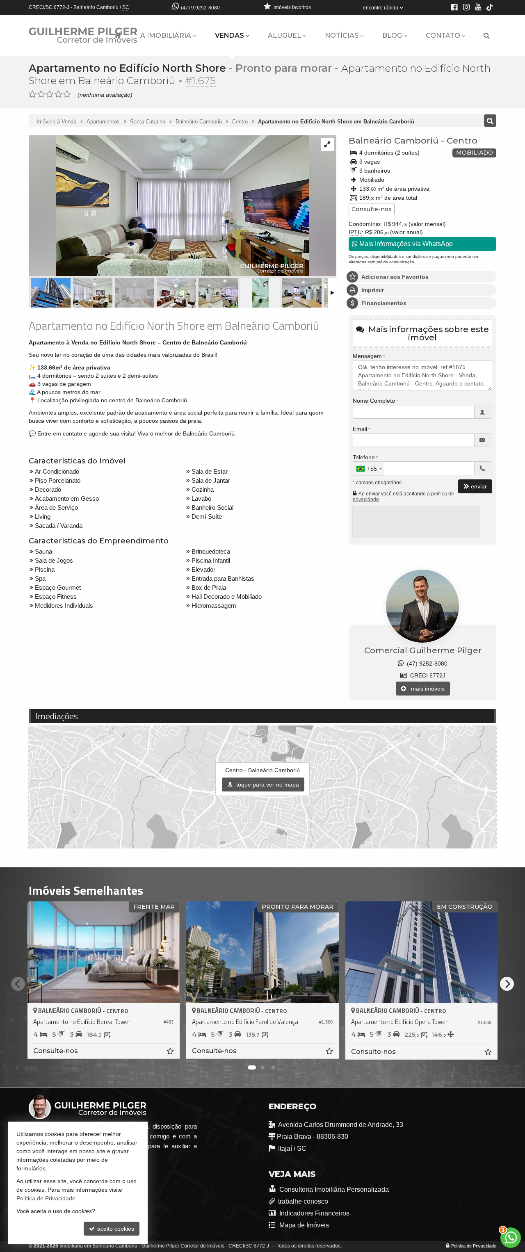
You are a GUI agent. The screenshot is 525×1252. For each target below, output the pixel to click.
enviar (479, 486)
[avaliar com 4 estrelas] (58, 94)
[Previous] (18, 984)
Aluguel (284, 35)
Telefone (364, 457)
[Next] (507, 984)
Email (360, 429)
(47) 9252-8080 (425, 663)
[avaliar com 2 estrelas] (41, 94)
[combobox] (368, 469)
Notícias (341, 35)
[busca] (486, 35)
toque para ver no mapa (267, 784)
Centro (462, 140)
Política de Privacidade (473, 1245)
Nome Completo (374, 400)
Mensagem (367, 356)
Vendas (229, 35)
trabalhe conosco (303, 1201)
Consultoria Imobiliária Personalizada (333, 1189)
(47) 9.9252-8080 (200, 8)
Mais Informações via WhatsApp (405, 243)
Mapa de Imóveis (303, 1225)
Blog (392, 35)
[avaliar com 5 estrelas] (67, 94)
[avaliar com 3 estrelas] (50, 94)
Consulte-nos (372, 209)
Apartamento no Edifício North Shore (127, 68)
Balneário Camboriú (393, 140)
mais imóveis (425, 688)
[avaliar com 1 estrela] (33, 94)
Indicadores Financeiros (313, 1213)
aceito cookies (115, 1228)
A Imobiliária (165, 35)
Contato (443, 35)
